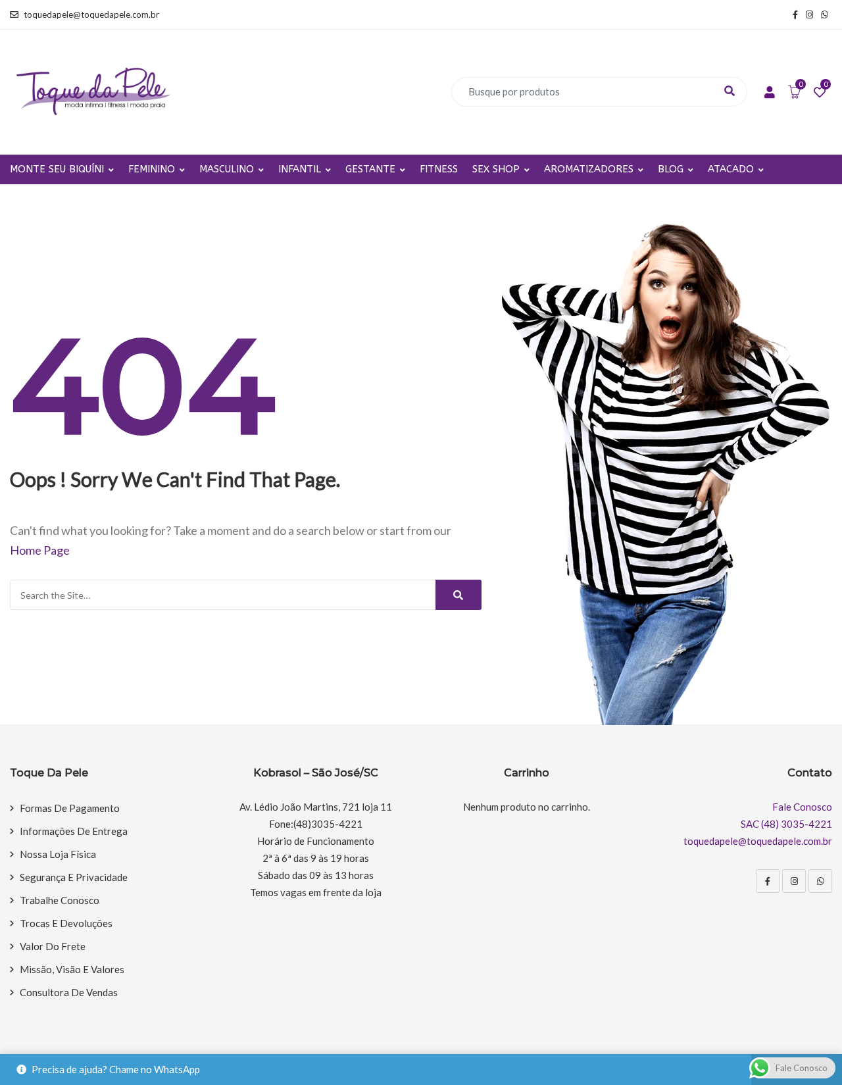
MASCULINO (226, 169)
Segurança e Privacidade (74, 877)
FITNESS (439, 169)
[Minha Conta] (769, 93)
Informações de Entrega (74, 831)
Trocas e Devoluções (66, 923)
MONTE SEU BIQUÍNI (57, 169)
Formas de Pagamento (70, 808)
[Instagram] (794, 881)
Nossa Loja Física (58, 854)
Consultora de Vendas (69, 992)
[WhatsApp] (820, 881)
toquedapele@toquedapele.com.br (91, 14)
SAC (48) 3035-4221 (786, 824)
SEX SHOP (496, 169)
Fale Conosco (802, 807)
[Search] (458, 595)
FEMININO (151, 169)
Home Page (40, 550)
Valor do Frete (53, 946)
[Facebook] (768, 881)
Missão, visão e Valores (72, 969)
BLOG (670, 169)
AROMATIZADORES (588, 169)
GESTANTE (370, 169)
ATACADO (731, 169)
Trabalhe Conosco (59, 900)
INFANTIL (299, 169)
